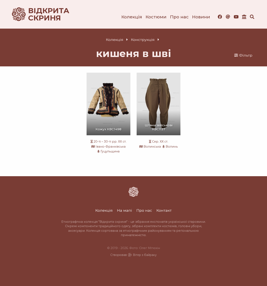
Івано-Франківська (111, 146)
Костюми (156, 16)
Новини (201, 16)
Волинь (172, 146)
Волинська (152, 146)
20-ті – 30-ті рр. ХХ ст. (110, 141)
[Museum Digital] (244, 16)
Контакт (164, 210)
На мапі (124, 210)
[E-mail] (228, 16)
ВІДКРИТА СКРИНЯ (43, 14)
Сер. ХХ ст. (160, 141)
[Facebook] (220, 16)
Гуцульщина (110, 151)
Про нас (179, 16)
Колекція (131, 16)
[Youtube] (236, 16)
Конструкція (143, 39)
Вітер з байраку (145, 255)
